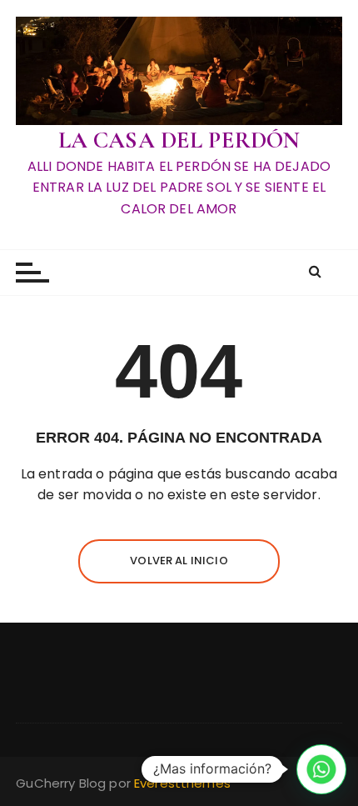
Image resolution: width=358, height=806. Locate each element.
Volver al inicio (178, 560)
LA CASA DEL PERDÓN (179, 140)
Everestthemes (182, 783)
